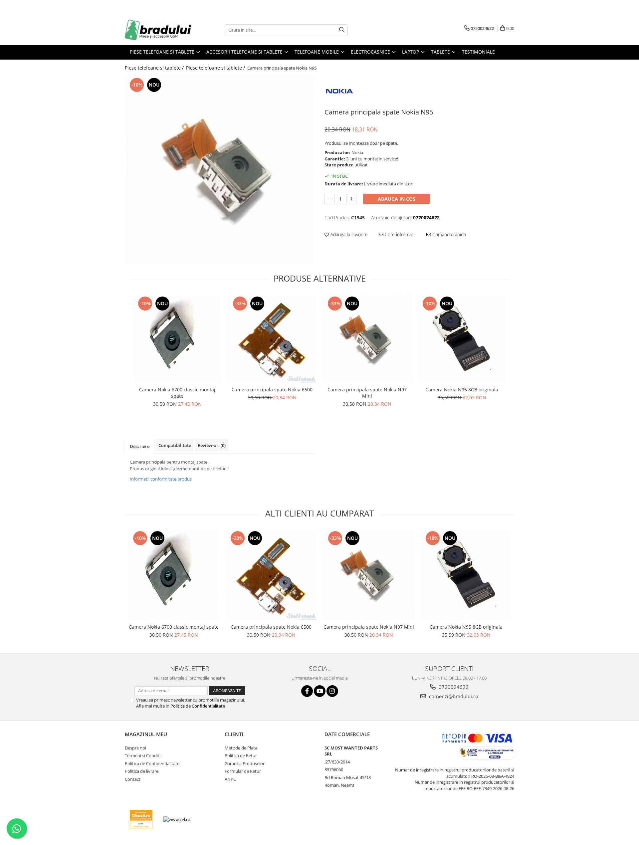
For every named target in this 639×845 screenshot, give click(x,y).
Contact (132, 779)
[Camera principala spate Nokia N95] (220, 169)
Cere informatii (399, 234)
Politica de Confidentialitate (197, 706)
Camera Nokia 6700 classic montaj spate (177, 392)
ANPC (230, 779)
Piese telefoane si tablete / (155, 68)
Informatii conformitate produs (161, 479)
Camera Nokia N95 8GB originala (461, 389)
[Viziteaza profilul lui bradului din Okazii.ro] (141, 819)
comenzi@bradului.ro (453, 696)
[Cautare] (342, 29)
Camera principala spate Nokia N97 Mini (367, 392)
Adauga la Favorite (348, 234)
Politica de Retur (241, 755)
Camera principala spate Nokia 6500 (272, 389)
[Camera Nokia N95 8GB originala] (462, 339)
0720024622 (453, 687)
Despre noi (135, 748)
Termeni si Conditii (143, 755)
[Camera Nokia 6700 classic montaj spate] (177, 339)
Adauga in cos (396, 199)
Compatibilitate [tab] (174, 445)
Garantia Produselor (245, 763)
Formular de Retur (243, 771)
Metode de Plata (241, 748)
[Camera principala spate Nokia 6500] (272, 339)
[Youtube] (319, 691)
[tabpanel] (220, 169)
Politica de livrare (141, 771)
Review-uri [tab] (212, 445)
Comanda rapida (448, 234)
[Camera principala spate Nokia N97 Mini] (367, 339)
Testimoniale (478, 52)
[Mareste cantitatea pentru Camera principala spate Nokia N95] (351, 199)
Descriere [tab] (139, 446)
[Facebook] (307, 691)
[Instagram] (332, 691)
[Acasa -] (158, 30)
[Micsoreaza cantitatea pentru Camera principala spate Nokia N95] (329, 199)
